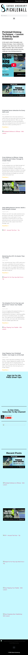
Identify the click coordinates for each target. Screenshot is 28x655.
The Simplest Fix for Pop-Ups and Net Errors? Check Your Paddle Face (13, 304)
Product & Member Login (21, 1)
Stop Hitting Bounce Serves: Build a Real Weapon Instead (13, 208)
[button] (14, 18)
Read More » (5, 127)
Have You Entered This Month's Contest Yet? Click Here (14, 25)
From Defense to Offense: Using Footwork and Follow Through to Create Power (12, 159)
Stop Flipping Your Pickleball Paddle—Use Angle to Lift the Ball (13, 354)
